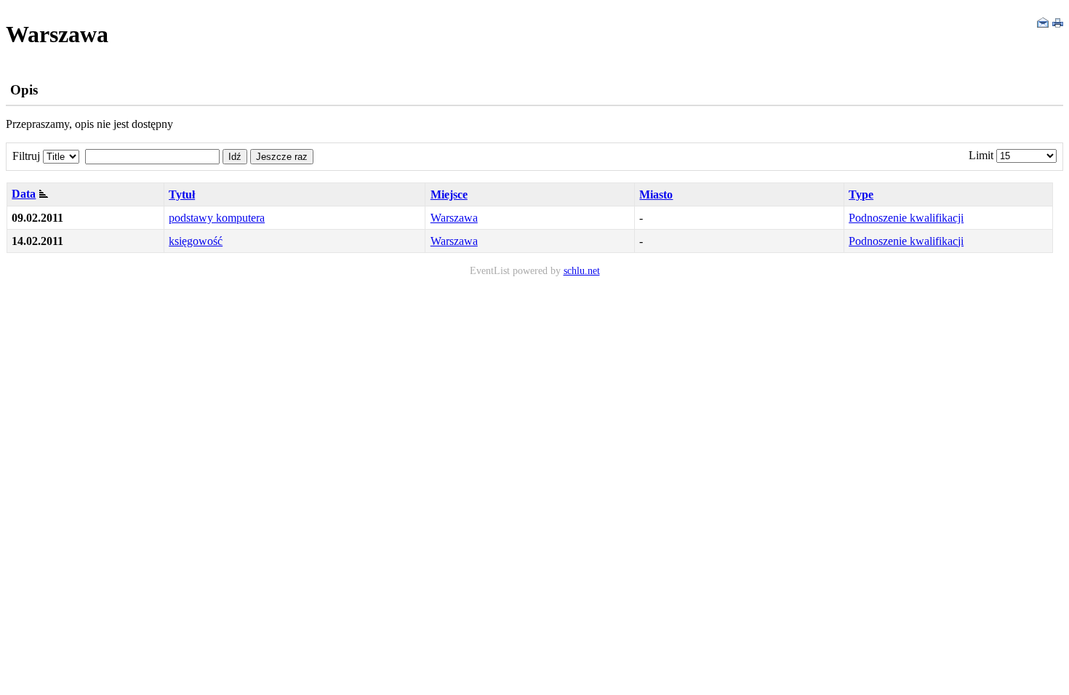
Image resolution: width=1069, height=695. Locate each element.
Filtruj (26, 156)
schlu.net (582, 270)
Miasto (656, 194)
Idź (234, 156)
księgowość (196, 241)
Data (24, 194)
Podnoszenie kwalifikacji (906, 218)
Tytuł (182, 194)
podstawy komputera (217, 218)
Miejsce (449, 194)
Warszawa (454, 218)
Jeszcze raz (282, 156)
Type (861, 194)
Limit (981, 155)
